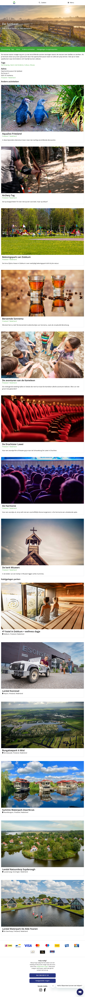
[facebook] (45, 990)
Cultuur (26, 65)
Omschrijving (5, 49)
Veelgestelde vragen (42, 981)
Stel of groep (5, 65)
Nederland (11, 78)
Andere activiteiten (28, 49)
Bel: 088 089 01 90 (42, 975)
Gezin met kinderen (17, 65)
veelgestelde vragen (42, 966)
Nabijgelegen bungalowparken (47, 49)
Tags (12, 49)
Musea (32, 65)
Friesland (4, 78)
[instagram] (40, 990)
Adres (18, 49)
